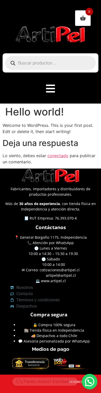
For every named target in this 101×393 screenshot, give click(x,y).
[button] (89, 381)
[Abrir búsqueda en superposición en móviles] (50, 62)
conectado (57, 155)
